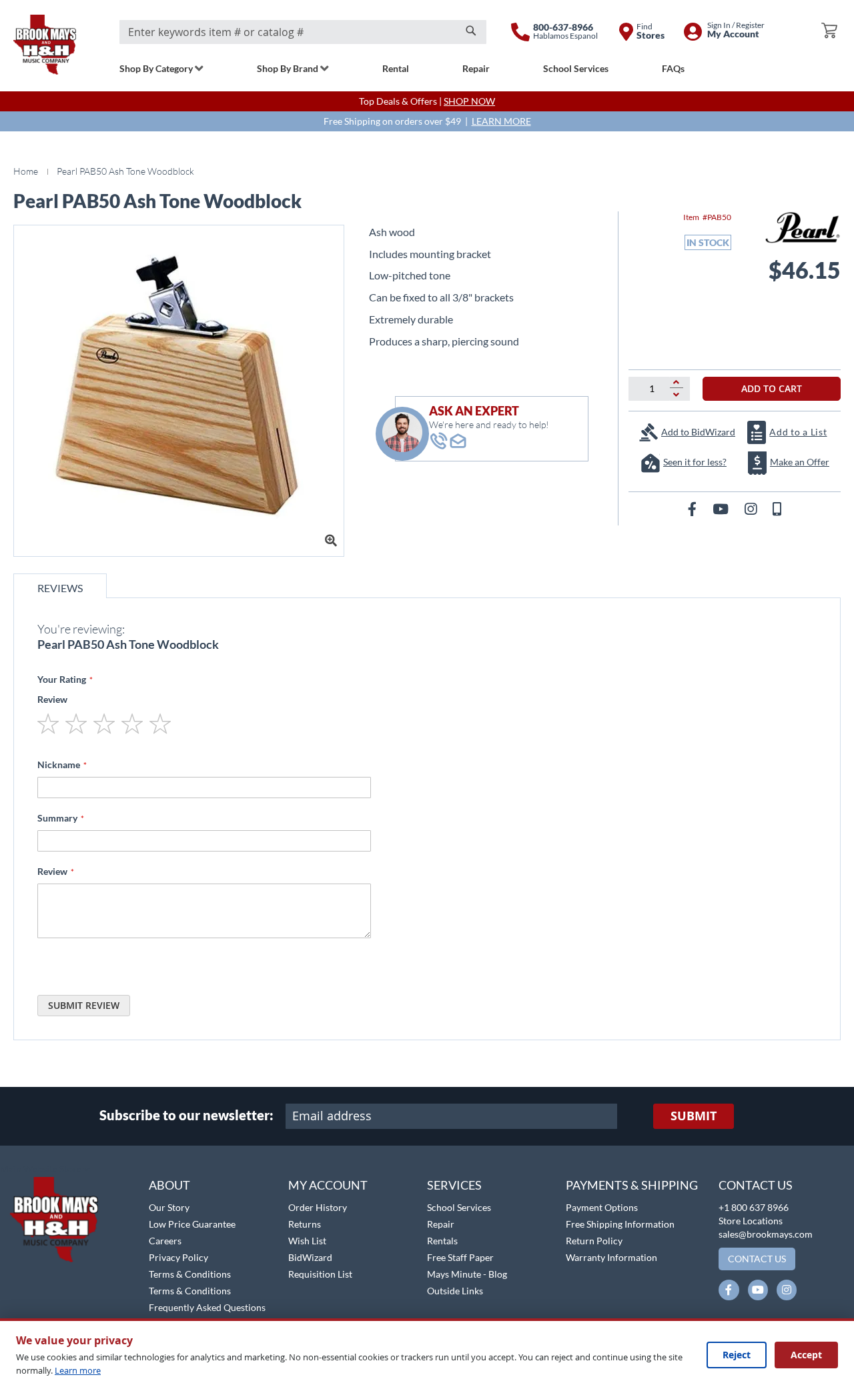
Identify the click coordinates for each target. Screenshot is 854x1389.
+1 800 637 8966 (754, 1207)
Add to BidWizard (698, 431)
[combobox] (302, 32)
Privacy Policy (178, 1257)
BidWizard (310, 1257)
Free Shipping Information (620, 1224)
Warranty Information (611, 1257)
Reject (737, 1354)
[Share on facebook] (693, 508)
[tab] (60, 585)
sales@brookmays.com (766, 1234)
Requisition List (320, 1274)
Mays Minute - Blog (467, 1274)
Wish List (307, 1240)
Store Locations (751, 1220)
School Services (459, 1207)
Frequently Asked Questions (207, 1307)
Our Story (169, 1207)
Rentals (442, 1240)
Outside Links (455, 1290)
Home (25, 171)
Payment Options (602, 1207)
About (169, 1185)
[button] (45, 1169)
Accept (806, 1354)
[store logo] (44, 45)
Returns (304, 1224)
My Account (328, 1185)
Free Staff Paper (460, 1257)
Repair (440, 1224)
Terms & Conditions (190, 1274)
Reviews (60, 587)
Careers (165, 1240)
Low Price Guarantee (192, 1224)
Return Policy (594, 1240)
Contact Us (756, 1185)
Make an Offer (799, 461)
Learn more (78, 1370)
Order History (317, 1207)
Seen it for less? (695, 461)
